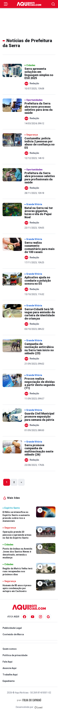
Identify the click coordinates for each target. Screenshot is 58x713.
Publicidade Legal (12, 628)
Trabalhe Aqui (10, 674)
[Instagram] (40, 616)
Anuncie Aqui (9, 668)
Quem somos (10, 649)
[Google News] (48, 616)
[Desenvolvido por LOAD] (38, 707)
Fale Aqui (7, 661)
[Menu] (6, 4)
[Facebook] (24, 616)
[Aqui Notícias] (29, 4)
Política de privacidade (15, 655)
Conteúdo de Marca (13, 634)
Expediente (9, 681)
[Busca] (53, 4)
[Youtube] (32, 616)
